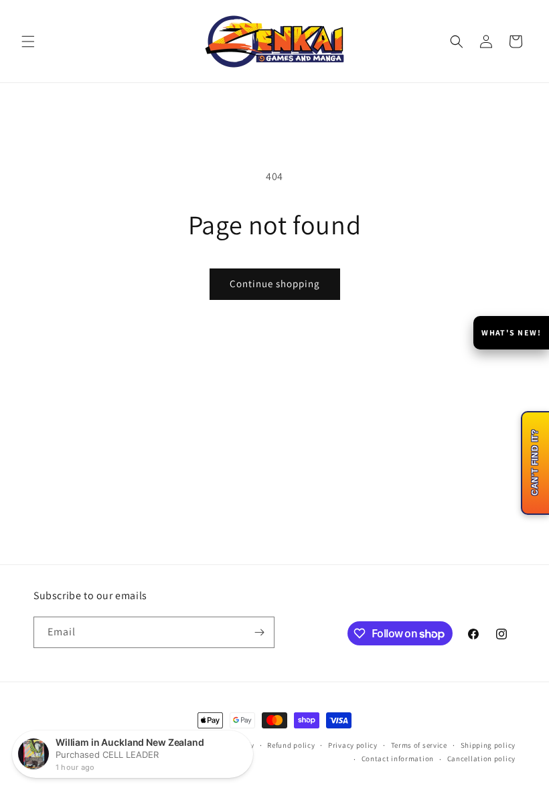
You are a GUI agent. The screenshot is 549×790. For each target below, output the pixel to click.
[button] (28, 41)
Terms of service (419, 745)
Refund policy (291, 745)
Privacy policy (353, 745)
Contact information (398, 758)
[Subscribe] (259, 632)
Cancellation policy (481, 758)
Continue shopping (275, 283)
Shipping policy (488, 745)
